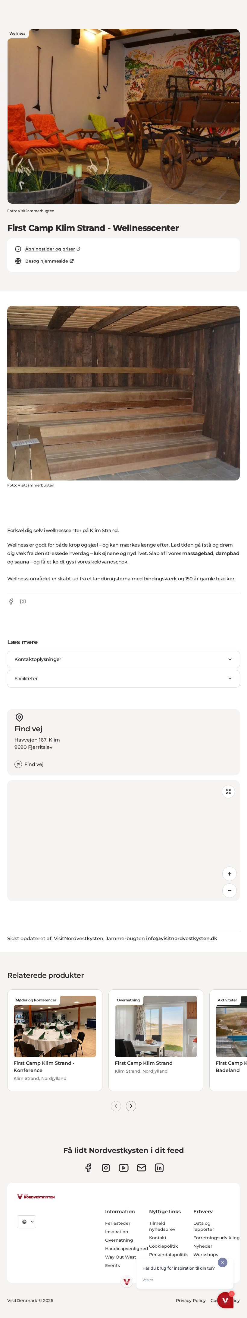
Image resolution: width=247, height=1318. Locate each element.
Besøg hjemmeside (46, 261)
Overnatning (119, 1240)
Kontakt (158, 1237)
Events (112, 1265)
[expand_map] (228, 791)
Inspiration (116, 1231)
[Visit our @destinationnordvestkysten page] (123, 1168)
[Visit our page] (88, 1168)
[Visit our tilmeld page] (141, 1168)
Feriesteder (117, 1223)
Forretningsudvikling (216, 1237)
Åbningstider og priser (50, 249)
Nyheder (202, 1246)
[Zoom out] (229, 890)
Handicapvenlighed (126, 1248)
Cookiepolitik (163, 1246)
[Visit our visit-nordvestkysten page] (159, 1168)
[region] (123, 840)
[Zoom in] (229, 873)
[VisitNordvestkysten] (36, 1197)
